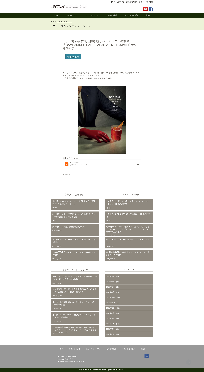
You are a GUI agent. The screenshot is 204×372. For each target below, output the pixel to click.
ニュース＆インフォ (64, 22)
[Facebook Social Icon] (151, 9)
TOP (53, 22)
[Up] (188, 362)
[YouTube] (145, 9)
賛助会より (67, 174)
